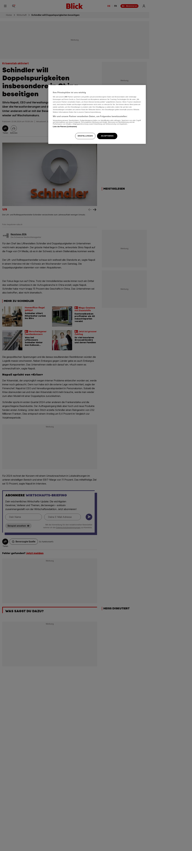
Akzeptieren (107, 136)
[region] (97, 114)
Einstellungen (85, 136)
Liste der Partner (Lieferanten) (65, 126)
